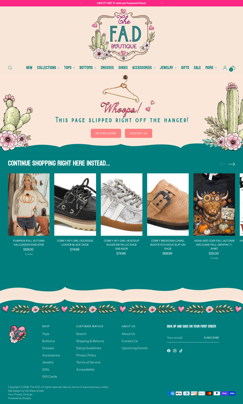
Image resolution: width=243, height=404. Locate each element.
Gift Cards (49, 376)
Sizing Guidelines (88, 348)
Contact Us (130, 341)
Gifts (45, 369)
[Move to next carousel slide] (232, 164)
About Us (128, 334)
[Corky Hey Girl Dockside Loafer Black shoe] (75, 204)
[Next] (162, 3)
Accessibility (85, 369)
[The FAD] (121, 35)
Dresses (48, 348)
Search (81, 334)
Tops (45, 334)
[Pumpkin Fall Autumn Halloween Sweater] (29, 204)
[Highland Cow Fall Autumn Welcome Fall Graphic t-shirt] (214, 204)
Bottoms (48, 341)
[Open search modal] (10, 68)
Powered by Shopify (19, 398)
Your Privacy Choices (20, 394)
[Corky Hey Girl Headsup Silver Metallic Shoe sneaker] (121, 204)
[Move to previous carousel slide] (223, 164)
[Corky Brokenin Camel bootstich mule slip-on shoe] (168, 204)
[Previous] (81, 3)
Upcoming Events (135, 348)
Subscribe (211, 337)
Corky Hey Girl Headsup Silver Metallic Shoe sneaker (121, 244)
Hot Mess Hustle (34, 390)
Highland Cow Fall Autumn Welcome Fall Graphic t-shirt (214, 244)
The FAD (35, 386)
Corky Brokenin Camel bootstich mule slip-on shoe (167, 244)
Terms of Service (88, 362)
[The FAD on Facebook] (169, 351)
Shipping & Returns (90, 341)
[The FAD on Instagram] (175, 351)
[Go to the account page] (225, 68)
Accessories (51, 355)
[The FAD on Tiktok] (181, 351)
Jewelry (48, 362)
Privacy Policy (86, 355)
